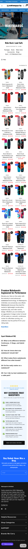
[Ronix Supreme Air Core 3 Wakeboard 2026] (7, 74)
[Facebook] (3, 509)
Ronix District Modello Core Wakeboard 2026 (7, 109)
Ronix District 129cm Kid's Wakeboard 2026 (7, 178)
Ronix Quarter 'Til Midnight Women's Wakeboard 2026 (20, 132)
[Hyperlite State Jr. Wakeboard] (20, 237)
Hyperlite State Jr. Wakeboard (21, 247)
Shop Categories (8, 522)
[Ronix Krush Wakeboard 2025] (20, 144)
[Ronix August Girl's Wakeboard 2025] (20, 213)
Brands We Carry (8, 534)
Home (2, 13)
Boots (13, 49)
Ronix (7, 82)
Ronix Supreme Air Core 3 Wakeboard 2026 (7, 86)
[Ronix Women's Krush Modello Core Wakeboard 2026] (7, 144)
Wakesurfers (5, 10)
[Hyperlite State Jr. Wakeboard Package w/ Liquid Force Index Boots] (20, 258)
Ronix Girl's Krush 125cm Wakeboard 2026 (7, 201)
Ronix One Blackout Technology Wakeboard (7, 269)
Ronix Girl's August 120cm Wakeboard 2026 (7, 225)
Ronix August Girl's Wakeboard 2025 (20, 224)
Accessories (11, 52)
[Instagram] (6, 509)
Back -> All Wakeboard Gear (13, 54)
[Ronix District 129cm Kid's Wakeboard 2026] (7, 167)
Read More (4, 327)
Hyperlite (20, 244)
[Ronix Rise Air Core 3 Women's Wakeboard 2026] (7, 121)
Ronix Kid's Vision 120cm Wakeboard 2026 (21, 201)
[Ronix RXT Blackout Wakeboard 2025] (7, 237)
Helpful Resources (8, 517)
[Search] (23, 5)
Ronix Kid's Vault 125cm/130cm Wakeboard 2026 (20, 178)
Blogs (17, 52)
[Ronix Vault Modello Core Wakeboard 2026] (20, 97)
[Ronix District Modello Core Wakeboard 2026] (7, 97)
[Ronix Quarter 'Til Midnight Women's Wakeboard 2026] (20, 121)
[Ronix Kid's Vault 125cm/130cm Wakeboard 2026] (20, 167)
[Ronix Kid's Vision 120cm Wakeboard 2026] (20, 190)
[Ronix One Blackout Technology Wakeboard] (7, 258)
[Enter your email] (25, 473)
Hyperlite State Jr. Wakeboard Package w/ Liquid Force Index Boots (21, 270)
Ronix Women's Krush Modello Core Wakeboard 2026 (7, 155)
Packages (7, 49)
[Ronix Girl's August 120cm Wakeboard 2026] (7, 213)
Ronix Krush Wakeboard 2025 (20, 154)
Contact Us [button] (4, 505)
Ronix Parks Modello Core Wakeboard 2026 (20, 86)
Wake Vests (19, 49)
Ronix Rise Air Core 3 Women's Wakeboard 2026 (7, 132)
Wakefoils (22, 10)
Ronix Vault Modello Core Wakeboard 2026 (20, 109)
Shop (6, 13)
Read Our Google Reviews (14, 442)
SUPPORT (5, 528)
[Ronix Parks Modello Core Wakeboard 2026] (20, 74)
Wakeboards (14, 10)
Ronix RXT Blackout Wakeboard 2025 (7, 247)
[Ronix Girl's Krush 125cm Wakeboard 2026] (7, 190)
